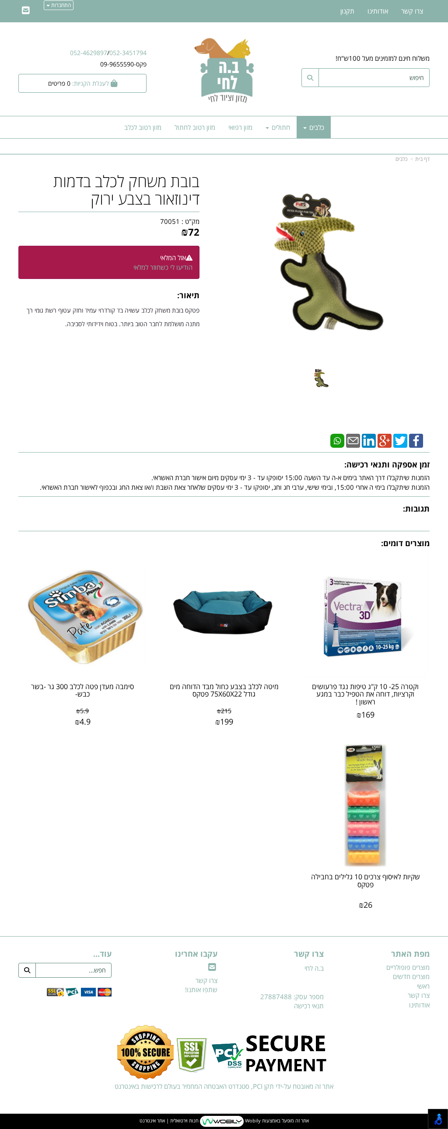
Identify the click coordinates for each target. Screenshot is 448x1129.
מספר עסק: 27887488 (292, 996)
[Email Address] (26, 11)
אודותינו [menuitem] (378, 11)
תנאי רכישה (309, 1005)
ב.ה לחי (314, 968)
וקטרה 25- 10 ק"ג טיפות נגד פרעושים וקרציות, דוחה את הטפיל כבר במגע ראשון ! (365, 694)
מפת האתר (410, 954)
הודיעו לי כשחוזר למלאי (162, 267)
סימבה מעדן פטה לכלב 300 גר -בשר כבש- (82, 690)
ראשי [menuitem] (423, 986)
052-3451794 (128, 53)
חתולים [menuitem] (280, 127)
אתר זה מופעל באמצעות (224, 1121)
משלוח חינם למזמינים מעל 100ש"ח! (383, 58)
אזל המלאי (173, 257)
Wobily (252, 1121)
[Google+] (385, 440)
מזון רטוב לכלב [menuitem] (142, 127)
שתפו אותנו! (201, 989)
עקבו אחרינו (196, 954)
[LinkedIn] (369, 440)
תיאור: (188, 295)
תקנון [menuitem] (347, 11)
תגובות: (416, 508)
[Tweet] (400, 440)
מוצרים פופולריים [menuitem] (408, 967)
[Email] (353, 440)
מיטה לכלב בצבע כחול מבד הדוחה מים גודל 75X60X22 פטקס (224, 690)
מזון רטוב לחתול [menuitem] (195, 127)
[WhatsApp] (337, 440)
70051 (170, 221)
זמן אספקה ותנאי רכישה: (387, 464)
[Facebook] (416, 440)
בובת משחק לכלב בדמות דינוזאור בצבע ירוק (126, 190)
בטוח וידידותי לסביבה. (92, 324)
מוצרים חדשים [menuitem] (411, 976)
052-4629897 (88, 53)
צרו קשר (309, 954)
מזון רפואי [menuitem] (240, 127)
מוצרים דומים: (405, 543)
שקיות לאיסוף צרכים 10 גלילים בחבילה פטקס (365, 880)
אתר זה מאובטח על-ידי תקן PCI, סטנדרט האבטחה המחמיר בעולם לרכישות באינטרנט (224, 1086)
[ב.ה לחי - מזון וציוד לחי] (224, 70)
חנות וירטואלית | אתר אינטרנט (169, 1121)
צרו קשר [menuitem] (412, 11)
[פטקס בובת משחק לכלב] (320, 378)
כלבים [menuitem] (316, 127)
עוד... (102, 954)
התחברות (60, 5)
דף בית (422, 159)
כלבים (401, 159)
